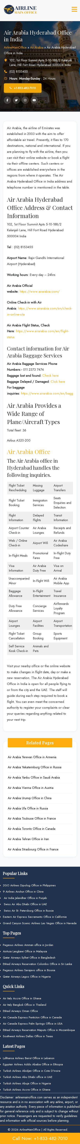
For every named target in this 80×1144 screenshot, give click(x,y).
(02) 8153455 (18, 71)
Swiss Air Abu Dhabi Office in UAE (25, 904)
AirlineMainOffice (15, 47)
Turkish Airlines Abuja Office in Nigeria (27, 1083)
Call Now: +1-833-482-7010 (40, 1138)
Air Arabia (36, 47)
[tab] (74, 9)
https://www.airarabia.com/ (40, 291)
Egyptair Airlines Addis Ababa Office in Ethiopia (33, 1064)
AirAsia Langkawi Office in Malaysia (25, 951)
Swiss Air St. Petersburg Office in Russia (28, 910)
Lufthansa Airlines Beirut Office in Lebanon (28, 1058)
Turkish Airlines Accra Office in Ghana (26, 1089)
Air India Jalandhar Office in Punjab (25, 898)
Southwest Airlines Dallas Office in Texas (28, 1036)
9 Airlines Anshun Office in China (23, 891)
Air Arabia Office (28, 452)
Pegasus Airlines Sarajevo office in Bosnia (29, 970)
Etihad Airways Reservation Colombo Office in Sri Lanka (37, 964)
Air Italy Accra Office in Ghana (22, 998)
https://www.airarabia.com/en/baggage (49, 393)
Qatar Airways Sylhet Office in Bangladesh (29, 957)
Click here (58, 381)
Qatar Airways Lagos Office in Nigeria (27, 976)
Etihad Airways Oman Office (20, 1011)
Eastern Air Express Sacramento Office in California (35, 917)
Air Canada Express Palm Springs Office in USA (33, 1023)
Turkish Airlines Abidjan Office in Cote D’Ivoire (31, 1071)
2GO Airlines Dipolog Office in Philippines (29, 885)
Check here (50, 375)
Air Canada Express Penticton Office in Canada (32, 1017)
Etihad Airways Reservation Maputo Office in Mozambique (39, 1030)
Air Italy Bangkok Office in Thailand (24, 1005)
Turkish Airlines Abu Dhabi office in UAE (27, 1077)
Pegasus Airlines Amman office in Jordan (28, 945)
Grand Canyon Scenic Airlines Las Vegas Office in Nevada (40, 923)
